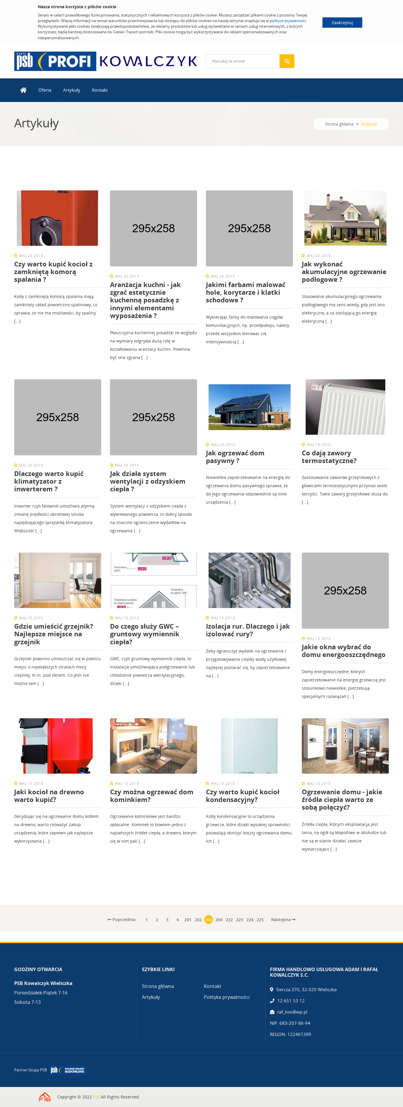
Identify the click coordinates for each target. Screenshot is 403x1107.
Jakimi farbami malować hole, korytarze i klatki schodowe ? (245, 292)
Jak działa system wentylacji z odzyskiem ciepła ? (148, 481)
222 (229, 920)
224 (249, 920)
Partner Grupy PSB (30, 1070)
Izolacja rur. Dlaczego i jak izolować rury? (248, 630)
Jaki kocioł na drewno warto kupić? (49, 795)
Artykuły (71, 90)
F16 (96, 1097)
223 (239, 920)
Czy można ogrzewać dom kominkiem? (152, 795)
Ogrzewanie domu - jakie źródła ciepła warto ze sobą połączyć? (342, 799)
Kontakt (100, 90)
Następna (281, 919)
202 (198, 920)
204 (218, 920)
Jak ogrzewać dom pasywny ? (235, 456)
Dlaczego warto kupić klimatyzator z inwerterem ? (48, 481)
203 (208, 920)
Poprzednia (123, 919)
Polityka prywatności (227, 997)
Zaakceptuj (342, 22)
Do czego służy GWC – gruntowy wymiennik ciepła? (144, 634)
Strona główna (339, 124)
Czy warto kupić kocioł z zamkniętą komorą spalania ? (53, 271)
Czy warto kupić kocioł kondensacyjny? (242, 795)
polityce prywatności (288, 20)
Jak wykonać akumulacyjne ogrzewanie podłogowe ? (344, 271)
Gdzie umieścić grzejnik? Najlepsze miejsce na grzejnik (53, 634)
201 (187, 920)
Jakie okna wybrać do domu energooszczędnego (344, 650)
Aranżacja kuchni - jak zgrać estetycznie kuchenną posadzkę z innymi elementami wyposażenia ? (145, 300)
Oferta (44, 90)
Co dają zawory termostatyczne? (329, 456)
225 (260, 920)
